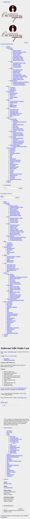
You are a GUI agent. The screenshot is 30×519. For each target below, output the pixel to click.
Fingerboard (13, 158)
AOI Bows (12, 87)
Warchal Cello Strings (18, 142)
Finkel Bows (13, 90)
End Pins (12, 152)
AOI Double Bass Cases (16, 113)
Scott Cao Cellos (17, 73)
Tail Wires (12, 178)
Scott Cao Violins (17, 53)
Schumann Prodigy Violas (19, 63)
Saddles (12, 171)
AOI (14, 443)
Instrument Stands (14, 167)
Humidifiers (13, 165)
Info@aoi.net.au (8, 483)
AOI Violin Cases (14, 109)
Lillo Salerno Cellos (18, 69)
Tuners (11, 172)
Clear (15, 356)
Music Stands (13, 168)
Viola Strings (13, 131)
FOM (11, 98)
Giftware (9, 180)
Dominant (15, 120)
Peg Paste (9, 466)
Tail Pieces (12, 176)
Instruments (9, 47)
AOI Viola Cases (14, 110)
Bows (8, 86)
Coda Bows (13, 89)
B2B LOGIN (7, 2)
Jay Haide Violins (17, 56)
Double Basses (13, 80)
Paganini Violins (17, 50)
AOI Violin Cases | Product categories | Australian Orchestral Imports (14, 388)
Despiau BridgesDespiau (13, 457)
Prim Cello (15, 139)
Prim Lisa (15, 126)
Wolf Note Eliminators (15, 160)
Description (6, 358)
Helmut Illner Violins (18, 57)
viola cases (9, 476)
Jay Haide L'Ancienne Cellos (17, 231)
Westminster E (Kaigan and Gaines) (18, 277)
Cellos (11, 68)
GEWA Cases (13, 448)
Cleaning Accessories (15, 161)
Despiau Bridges (14, 164)
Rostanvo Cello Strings (18, 141)
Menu (2, 196)
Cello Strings (13, 136)
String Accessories (11, 147)
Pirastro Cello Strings (18, 138)
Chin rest (9, 454)
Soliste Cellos (16, 72)
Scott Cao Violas (17, 65)
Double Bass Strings (15, 145)
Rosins (8, 100)
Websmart (4, 517)
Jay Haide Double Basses (19, 84)
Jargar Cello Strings (17, 143)
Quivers (12, 169)
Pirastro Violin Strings (18, 124)
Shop (2, 352)
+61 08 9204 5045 (8, 487)
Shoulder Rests (10, 91)
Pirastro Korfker (14, 93)
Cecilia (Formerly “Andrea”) (17, 101)
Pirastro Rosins (13, 102)
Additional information (9, 360)
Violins (11, 49)
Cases (8, 108)
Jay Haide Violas (17, 67)
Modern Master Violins (18, 60)
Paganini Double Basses (19, 83)
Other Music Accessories (16, 173)
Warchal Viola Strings (18, 135)
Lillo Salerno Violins (18, 58)
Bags (11, 116)
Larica (11, 104)
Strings (8, 117)
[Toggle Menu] (1, 199)
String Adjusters (14, 175)
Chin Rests (12, 149)
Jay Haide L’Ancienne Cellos (20, 76)
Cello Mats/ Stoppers (15, 153)
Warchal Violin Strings (18, 130)
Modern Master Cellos (18, 79)
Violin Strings (13, 119)
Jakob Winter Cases (14, 115)
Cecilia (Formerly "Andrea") (14, 256)
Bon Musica (13, 94)
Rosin (8, 467)
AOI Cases (12, 436)
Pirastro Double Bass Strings (20, 146)
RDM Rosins (13, 106)
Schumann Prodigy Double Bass (21, 82)
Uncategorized (10, 474)
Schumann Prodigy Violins (19, 52)
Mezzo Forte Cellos (17, 78)
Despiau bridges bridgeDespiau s (15, 455)
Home (8, 46)
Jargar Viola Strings (17, 132)
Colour (2, 356)
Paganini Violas (17, 64)
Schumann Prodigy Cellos (19, 75)
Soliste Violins (16, 54)
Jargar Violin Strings (18, 128)
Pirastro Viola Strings (18, 134)
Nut (11, 156)
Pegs (11, 157)
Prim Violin (16, 127)
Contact (9, 182)
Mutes (11, 154)
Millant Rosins (13, 105)
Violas (11, 61)
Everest (11, 95)
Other (8, 463)
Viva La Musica (14, 97)
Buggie (11, 163)
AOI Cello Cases (14, 112)
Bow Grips (12, 150)
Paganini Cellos (17, 71)
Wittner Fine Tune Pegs (15, 179)
